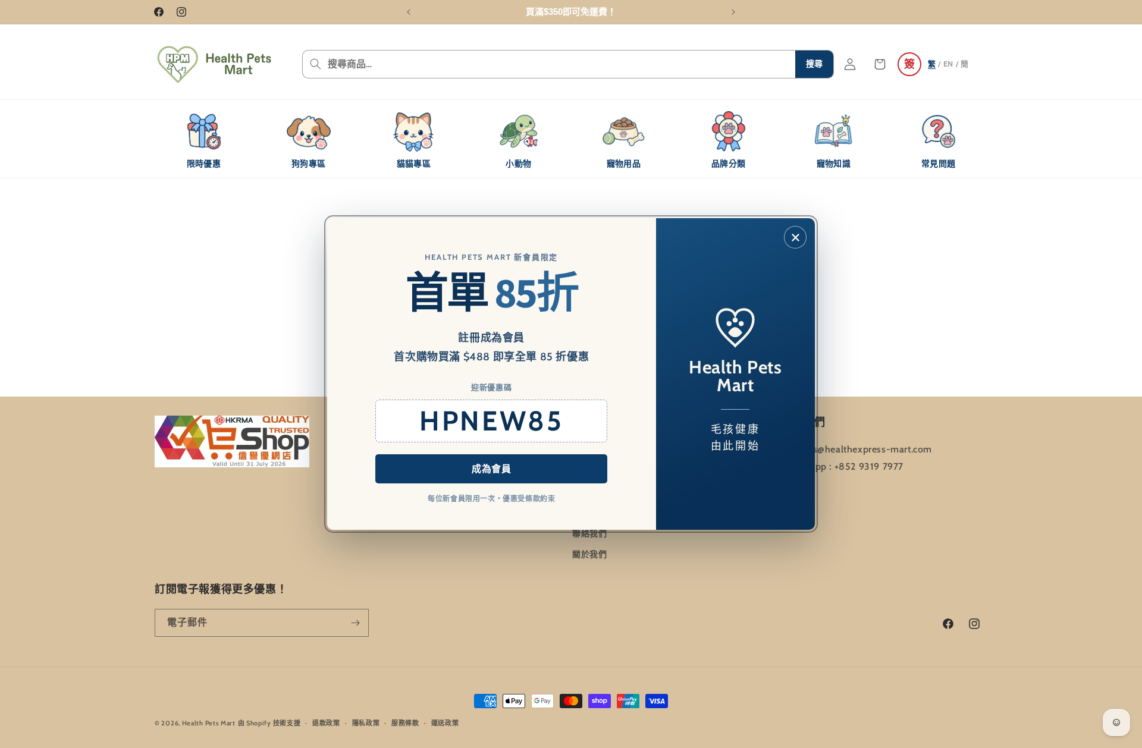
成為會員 (491, 468)
